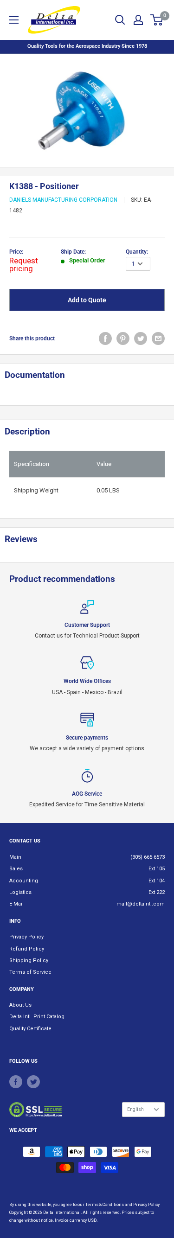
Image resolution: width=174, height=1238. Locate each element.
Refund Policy (26, 949)
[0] (157, 20)
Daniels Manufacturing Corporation (63, 200)
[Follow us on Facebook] (15, 1081)
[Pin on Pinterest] (122, 338)
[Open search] (120, 20)
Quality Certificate (30, 1029)
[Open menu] (14, 20)
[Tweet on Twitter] (140, 338)
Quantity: (137, 252)
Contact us (24, 841)
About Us (20, 1005)
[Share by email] (158, 338)
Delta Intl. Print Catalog (36, 1017)
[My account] (138, 20)
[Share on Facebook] (105, 338)
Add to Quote (87, 300)
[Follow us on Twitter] (33, 1081)
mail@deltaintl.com (140, 904)
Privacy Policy (26, 937)
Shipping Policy (28, 960)
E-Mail (16, 904)
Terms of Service (30, 972)
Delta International (62, 1212)
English (135, 1109)
